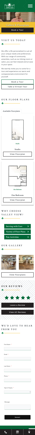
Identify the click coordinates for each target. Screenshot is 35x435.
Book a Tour (17, 30)
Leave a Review (17, 305)
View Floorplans (18, 275)
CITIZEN (13, 427)
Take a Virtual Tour (17, 87)
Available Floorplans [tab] (11, 111)
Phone (6, 376)
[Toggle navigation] (30, 5)
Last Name (7, 366)
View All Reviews (17, 312)
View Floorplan (17, 154)
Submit (17, 417)
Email (6, 354)
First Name (8, 344)
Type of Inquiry (9, 388)
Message (7, 402)
